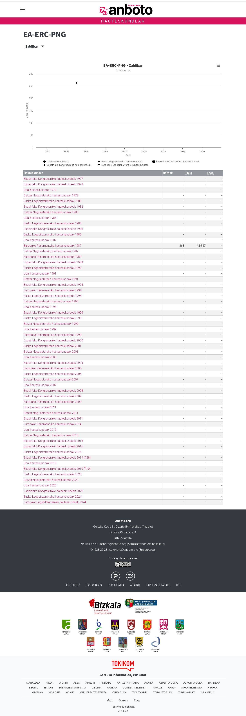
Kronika (37, 692)
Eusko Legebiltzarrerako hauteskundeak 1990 (52, 268)
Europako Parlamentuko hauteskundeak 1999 (52, 335)
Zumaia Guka (186, 692)
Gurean (123, 700)
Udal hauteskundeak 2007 (40, 385)
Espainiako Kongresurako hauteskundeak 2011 (53, 418)
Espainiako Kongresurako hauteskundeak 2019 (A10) (57, 468)
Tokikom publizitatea (123, 706)
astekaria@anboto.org (123, 549)
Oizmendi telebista (93, 692)
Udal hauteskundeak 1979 (40, 190)
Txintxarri (139, 692)
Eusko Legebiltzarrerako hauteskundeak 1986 (52, 234)
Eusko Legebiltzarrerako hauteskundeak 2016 (52, 452)
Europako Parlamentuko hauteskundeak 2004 (52, 368)
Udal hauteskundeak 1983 (40, 217)
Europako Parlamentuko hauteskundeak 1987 (52, 245)
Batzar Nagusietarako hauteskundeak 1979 (51, 195)
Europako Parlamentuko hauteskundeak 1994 (52, 290)
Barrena (214, 682)
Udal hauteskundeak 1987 (40, 240)
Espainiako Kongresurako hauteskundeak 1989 (53, 262)
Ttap (137, 700)
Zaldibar (33, 46)
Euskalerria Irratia (72, 687)
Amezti (90, 682)
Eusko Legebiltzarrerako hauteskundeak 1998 (52, 318)
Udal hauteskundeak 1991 (40, 273)
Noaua (70, 692)
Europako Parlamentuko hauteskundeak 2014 (52, 424)
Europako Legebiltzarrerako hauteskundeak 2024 (55, 502)
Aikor (49, 682)
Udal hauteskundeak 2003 (40, 357)
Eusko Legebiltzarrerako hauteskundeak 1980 (52, 201)
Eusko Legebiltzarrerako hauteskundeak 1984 (52, 223)
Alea (76, 682)
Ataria (148, 682)
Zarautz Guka (163, 692)
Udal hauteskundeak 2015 (40, 429)
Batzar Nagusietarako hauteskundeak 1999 (51, 323)
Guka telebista (191, 687)
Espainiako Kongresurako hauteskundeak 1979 (53, 184)
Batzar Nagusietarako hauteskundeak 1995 (51, 301)
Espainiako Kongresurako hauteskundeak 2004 (53, 362)
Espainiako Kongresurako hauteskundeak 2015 (53, 441)
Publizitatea (116, 585)
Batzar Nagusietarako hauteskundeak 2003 (51, 351)
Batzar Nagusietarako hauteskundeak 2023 (51, 480)
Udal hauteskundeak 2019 (40, 463)
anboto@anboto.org (113, 544)
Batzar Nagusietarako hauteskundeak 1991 (51, 279)
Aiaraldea (33, 682)
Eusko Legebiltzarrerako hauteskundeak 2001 (52, 346)
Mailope (54, 692)
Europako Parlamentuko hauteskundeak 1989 (52, 257)
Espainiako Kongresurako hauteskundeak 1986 (53, 229)
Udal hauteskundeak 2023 (40, 485)
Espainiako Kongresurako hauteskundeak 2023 (53, 491)
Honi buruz (72, 585)
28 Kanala (207, 692)
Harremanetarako (158, 585)
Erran (48, 687)
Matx (110, 700)
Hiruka (212, 687)
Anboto (106, 682)
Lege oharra (94, 585)
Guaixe (157, 687)
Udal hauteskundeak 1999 (40, 329)
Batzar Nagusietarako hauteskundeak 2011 (51, 413)
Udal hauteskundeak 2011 (40, 407)
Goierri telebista (135, 687)
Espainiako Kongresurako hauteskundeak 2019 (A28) (57, 457)
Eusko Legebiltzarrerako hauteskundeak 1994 (52, 296)
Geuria (96, 687)
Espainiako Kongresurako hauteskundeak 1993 (53, 284)
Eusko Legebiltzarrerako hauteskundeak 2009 (52, 396)
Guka (171, 687)
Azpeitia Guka (168, 682)
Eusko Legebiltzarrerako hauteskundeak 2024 (52, 496)
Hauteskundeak (123, 21)
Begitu (33, 687)
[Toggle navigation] (22, 9)
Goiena (112, 687)
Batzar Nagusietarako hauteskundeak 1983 (51, 212)
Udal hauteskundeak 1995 (40, 307)
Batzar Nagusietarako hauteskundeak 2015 (51, 435)
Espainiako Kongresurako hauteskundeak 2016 (53, 446)
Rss (178, 585)
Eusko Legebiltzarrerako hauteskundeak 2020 (52, 474)
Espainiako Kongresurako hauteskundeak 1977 (53, 178)
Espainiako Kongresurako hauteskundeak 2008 (53, 390)
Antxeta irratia (128, 682)
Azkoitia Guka (192, 682)
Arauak (135, 585)
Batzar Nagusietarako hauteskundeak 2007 (51, 379)
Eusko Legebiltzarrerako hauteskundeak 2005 (52, 374)
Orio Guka (119, 692)
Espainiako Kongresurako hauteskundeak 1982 (53, 206)
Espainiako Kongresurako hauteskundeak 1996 (53, 312)
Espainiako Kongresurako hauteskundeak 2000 (53, 340)
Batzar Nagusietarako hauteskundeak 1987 (51, 251)
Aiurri (63, 682)
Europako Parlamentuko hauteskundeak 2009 (52, 402)
